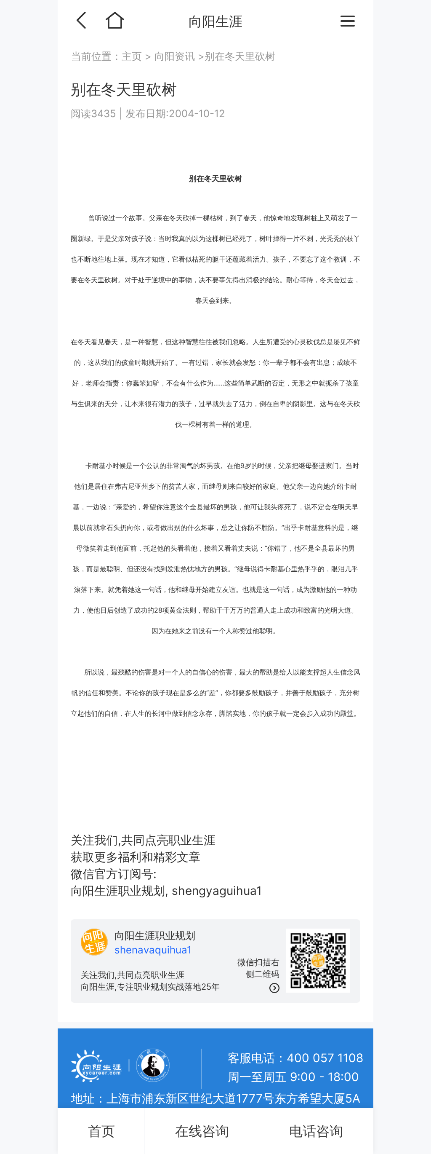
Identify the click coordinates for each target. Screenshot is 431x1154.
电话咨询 (316, 1131)
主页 (133, 56)
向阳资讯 (175, 56)
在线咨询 (202, 1131)
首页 (101, 1131)
